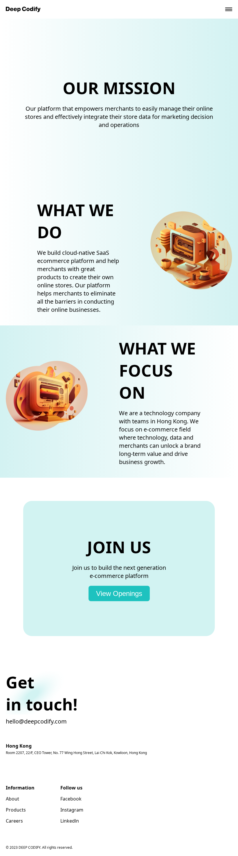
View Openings (119, 593)
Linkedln (69, 821)
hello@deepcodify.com (36, 721)
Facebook (71, 799)
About (12, 799)
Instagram (71, 810)
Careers (14, 821)
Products (16, 810)
